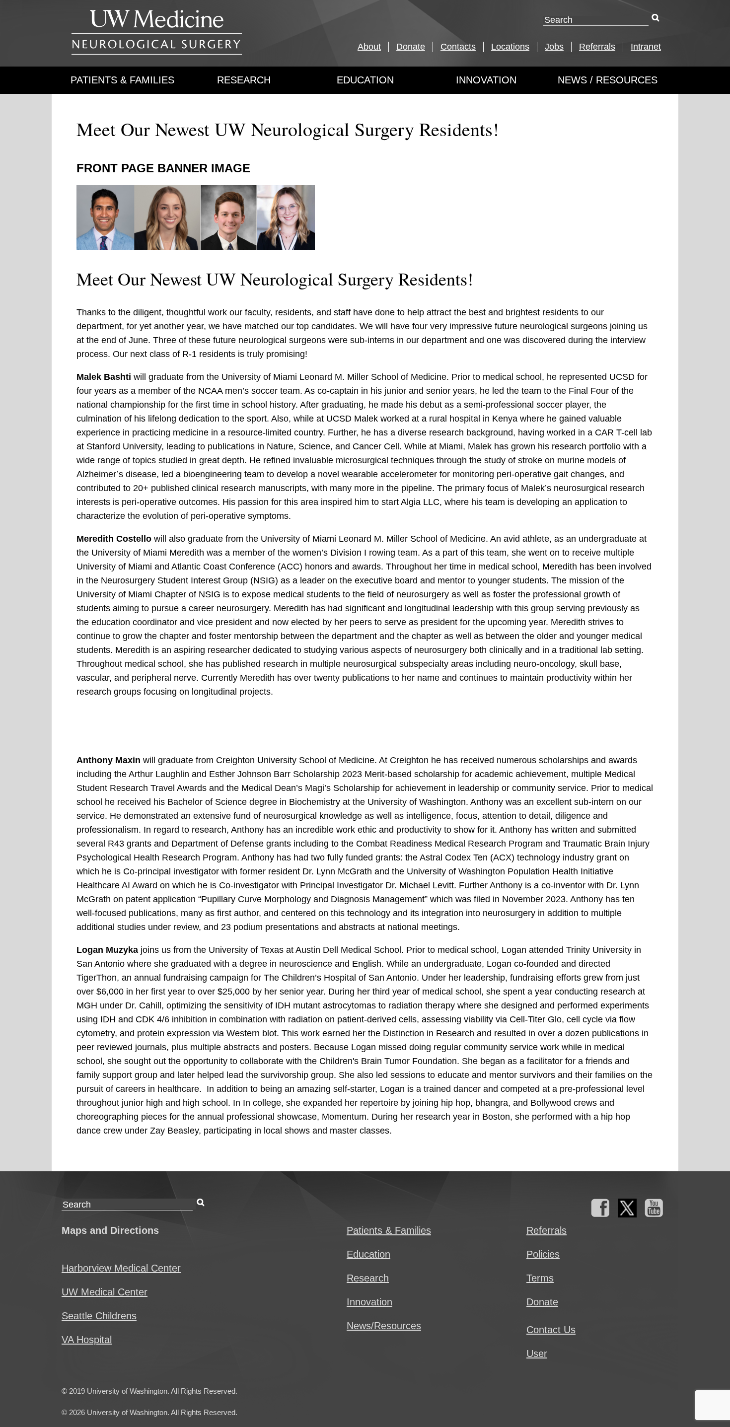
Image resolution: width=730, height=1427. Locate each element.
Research (244, 79)
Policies (543, 1254)
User (536, 1353)
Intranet (646, 47)
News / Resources (607, 79)
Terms (540, 1278)
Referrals (597, 47)
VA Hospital (87, 1339)
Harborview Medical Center (121, 1268)
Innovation (486, 79)
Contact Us (551, 1329)
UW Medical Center (104, 1291)
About (369, 47)
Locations (510, 47)
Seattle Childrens (99, 1315)
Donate (410, 47)
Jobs (554, 47)
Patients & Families (122, 79)
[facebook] (600, 1214)
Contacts (458, 47)
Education (365, 79)
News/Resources (384, 1325)
